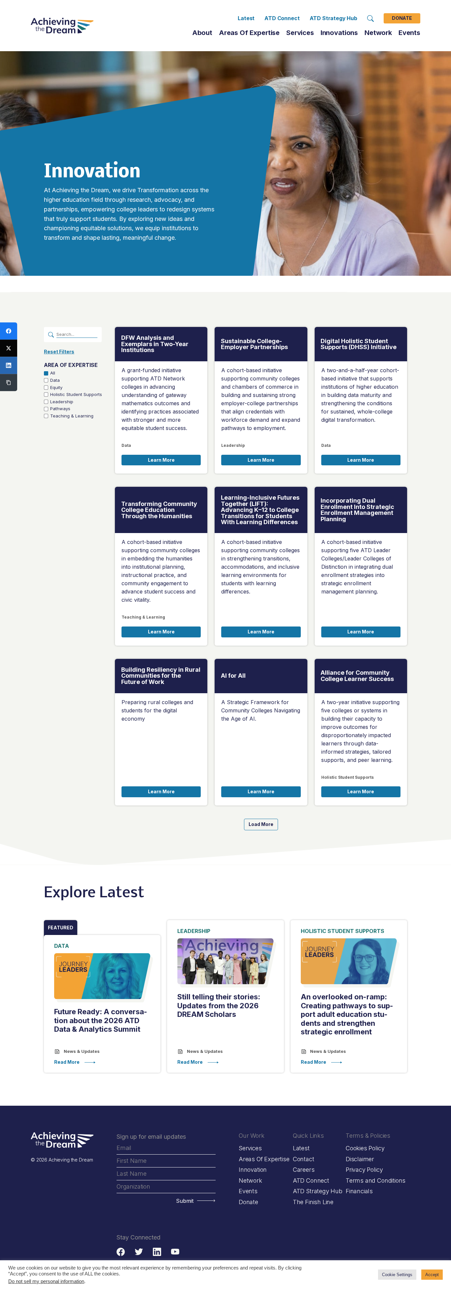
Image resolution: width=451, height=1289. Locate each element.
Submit (184, 1201)
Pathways (60, 408)
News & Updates (81, 1051)
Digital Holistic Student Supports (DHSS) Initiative (359, 344)
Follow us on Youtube (175, 1252)
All (52, 373)
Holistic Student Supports (76, 394)
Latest (246, 18)
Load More (261, 824)
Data (55, 380)
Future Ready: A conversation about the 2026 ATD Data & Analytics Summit (100, 1020)
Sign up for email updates (151, 1136)
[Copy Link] (8, 382)
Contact (303, 1159)
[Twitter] (8, 348)
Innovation (253, 1169)
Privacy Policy (364, 1169)
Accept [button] (432, 1274)
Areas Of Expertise (249, 33)
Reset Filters (59, 351)
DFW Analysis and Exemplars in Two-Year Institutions (155, 344)
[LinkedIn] (8, 365)
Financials (359, 1191)
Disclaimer (360, 1159)
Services (300, 33)
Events (409, 33)
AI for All (233, 676)
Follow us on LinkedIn (157, 1252)
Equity (56, 387)
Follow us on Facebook (121, 1252)
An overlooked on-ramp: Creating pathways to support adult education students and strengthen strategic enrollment (347, 1014)
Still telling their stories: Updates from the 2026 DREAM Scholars (218, 1005)
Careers (304, 1169)
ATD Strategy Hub (333, 18)
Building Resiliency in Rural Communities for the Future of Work (160, 676)
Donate (402, 18)
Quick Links (308, 1135)
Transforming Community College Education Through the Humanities (159, 510)
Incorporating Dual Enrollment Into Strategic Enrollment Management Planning (357, 510)
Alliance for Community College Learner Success (357, 676)
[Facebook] (8, 331)
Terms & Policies (368, 1135)
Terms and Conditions (375, 1180)
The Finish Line (313, 1202)
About (202, 33)
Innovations (339, 33)
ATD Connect (281, 18)
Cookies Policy (365, 1148)
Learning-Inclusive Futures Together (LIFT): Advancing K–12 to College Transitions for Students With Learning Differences (260, 510)
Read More (67, 1062)
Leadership (61, 401)
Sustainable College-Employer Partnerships (254, 344)
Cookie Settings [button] (397, 1274)
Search (370, 18)
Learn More (161, 460)
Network (250, 1180)
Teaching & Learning (71, 415)
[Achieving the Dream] (62, 25)
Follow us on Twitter (139, 1252)
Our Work (251, 1135)
